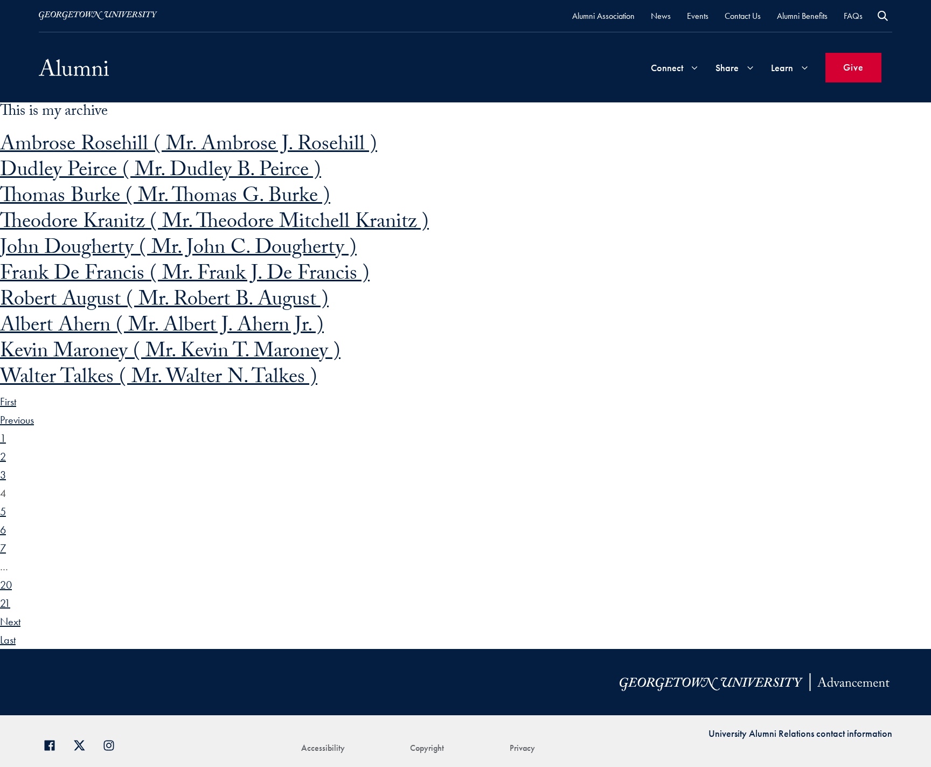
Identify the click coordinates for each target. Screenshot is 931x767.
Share (727, 67)
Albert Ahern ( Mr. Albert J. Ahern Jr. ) (162, 327)
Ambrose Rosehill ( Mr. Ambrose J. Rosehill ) (188, 146)
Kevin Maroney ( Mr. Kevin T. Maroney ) (170, 353)
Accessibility (323, 748)
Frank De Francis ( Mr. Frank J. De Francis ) (185, 275)
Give (853, 67)
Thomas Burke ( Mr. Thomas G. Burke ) (165, 198)
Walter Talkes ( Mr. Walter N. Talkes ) (158, 379)
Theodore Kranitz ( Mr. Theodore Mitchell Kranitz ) (214, 223)
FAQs (853, 16)
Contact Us (743, 16)
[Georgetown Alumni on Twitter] (83, 744)
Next (10, 621)
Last (8, 640)
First (8, 402)
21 (5, 603)
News (661, 16)
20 (6, 585)
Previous (17, 420)
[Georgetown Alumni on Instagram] (113, 744)
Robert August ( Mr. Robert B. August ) (164, 301)
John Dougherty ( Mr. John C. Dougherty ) (178, 249)
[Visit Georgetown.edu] (98, 15)
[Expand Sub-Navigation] (694, 67)
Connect (667, 67)
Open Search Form (882, 15)
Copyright (427, 748)
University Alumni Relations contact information (800, 733)
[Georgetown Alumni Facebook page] (53, 744)
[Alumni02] (74, 67)
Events (697, 16)
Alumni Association (603, 16)
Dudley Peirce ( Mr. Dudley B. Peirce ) (160, 172)
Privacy (522, 748)
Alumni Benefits (802, 16)
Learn (782, 67)
